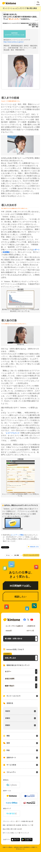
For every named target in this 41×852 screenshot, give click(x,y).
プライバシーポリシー (9, 821)
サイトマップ (25, 833)
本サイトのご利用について (11, 833)
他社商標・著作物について (24, 825)
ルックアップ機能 (17, 535)
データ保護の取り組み (25, 821)
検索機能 (6, 252)
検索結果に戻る (34, 546)
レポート (36, 249)
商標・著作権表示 (8, 825)
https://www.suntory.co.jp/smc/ (14, 42)
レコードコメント (13, 433)
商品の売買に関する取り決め (11, 829)
